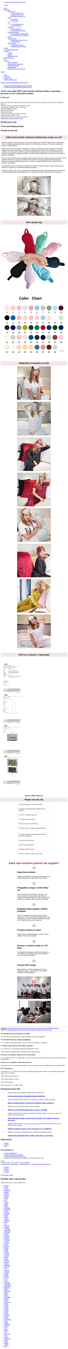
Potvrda (10, 54)
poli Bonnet (14, 19)
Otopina (6, 61)
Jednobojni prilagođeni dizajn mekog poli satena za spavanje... (31, 1135)
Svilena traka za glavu (17, 45)
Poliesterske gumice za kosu (19, 40)
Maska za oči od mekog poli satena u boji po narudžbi (27, 1110)
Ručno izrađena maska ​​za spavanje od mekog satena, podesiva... (31, 1103)
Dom (5, 8)
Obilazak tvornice (13, 56)
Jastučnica (10, 27)
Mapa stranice (14, 1164)
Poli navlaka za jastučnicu (18, 30)
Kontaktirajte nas (9, 57)
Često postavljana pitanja (11, 49)
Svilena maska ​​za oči (17, 13)
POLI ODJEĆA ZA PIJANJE (19, 33)
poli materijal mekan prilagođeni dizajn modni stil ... (27, 1096)
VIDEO (10, 53)
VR (5, 59)
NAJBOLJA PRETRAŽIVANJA (41, 1164)
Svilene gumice (15, 41)
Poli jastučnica (12, 67)
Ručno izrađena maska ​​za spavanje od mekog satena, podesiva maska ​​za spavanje (29, 1030)
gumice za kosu (12, 38)
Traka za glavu (12, 43)
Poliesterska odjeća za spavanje (16, 69)
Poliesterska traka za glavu (18, 46)
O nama (6, 51)
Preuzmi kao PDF (18, 118)
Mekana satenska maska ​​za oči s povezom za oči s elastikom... (30, 1129)
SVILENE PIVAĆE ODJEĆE (20, 35)
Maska (10, 37)
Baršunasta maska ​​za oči (18, 16)
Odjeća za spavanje (13, 32)
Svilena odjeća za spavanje (15, 64)
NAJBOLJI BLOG (25, 1164)
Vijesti (6, 48)
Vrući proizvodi (5, 1164)
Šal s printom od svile (17, 24)
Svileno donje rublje (13, 65)
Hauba (10, 18)
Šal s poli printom (16, 26)
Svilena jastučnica (16, 29)
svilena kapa (14, 21)
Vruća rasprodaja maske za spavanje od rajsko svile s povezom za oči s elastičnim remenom (33, 1028)
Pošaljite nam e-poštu (7, 118)
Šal (9, 22)
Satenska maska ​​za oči (17, 14)
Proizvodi (7, 10)
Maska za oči (11, 11)
